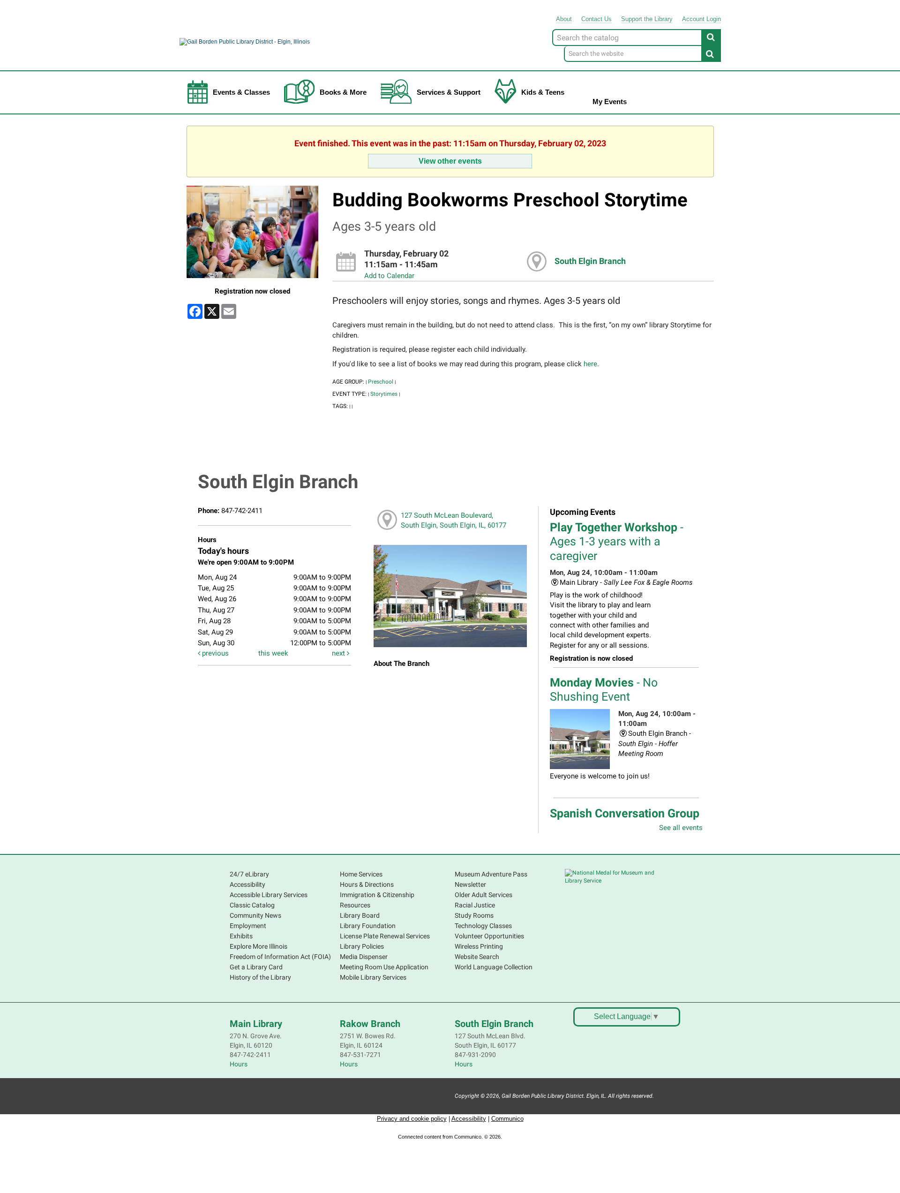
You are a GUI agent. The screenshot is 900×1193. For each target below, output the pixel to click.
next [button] (339, 653)
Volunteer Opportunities (489, 936)
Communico (507, 1118)
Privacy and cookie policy (412, 1118)
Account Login (701, 19)
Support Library (647, 19)
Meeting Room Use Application (384, 967)
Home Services (361, 874)
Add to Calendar (389, 276)
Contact (596, 19)
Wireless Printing (479, 946)
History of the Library (260, 977)
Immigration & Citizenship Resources (377, 900)
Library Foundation (368, 925)
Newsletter (470, 884)
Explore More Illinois (258, 946)
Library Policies (362, 946)
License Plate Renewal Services (385, 936)
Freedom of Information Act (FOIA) (280, 956)
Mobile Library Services (373, 977)
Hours (239, 1064)
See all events (681, 827)
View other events (450, 161)
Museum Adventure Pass (491, 874)
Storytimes (384, 394)
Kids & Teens (542, 92)
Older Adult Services (483, 895)
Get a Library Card (256, 967)
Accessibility (247, 884)
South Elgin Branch (590, 261)
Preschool (380, 381)
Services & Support (448, 92)
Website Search (477, 956)
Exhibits (241, 936)
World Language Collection (493, 967)
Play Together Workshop (616, 541)
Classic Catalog (252, 905)
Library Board (360, 915)
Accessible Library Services (269, 895)
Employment (248, 925)
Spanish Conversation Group (624, 820)
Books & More (343, 92)
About (564, 19)
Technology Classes (483, 925)
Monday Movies (604, 689)
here (590, 364)
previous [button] (214, 653)
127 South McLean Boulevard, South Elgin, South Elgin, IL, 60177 (453, 520)
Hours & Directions (367, 884)
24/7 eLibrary (249, 874)
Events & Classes (241, 92)
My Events (609, 102)
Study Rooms (474, 915)
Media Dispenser (364, 956)
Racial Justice (475, 905)
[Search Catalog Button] (711, 37)
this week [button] (273, 653)
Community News (255, 915)
